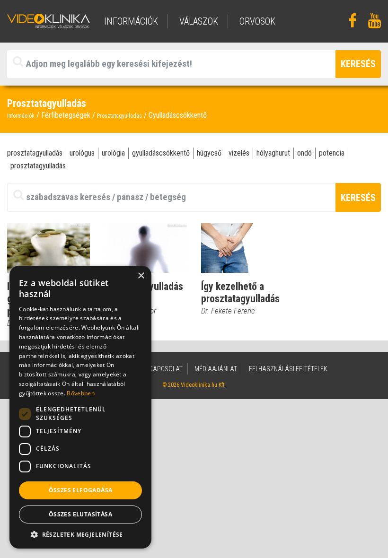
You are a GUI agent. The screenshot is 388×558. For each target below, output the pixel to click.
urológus (82, 152)
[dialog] (80, 407)
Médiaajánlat (215, 369)
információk (131, 21)
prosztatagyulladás (34, 152)
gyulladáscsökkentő (161, 152)
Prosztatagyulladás (119, 116)
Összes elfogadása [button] (81, 490)
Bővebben (80, 393)
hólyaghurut (273, 152)
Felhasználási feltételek (288, 369)
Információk (21, 116)
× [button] (140, 275)
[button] (80, 534)
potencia (331, 152)
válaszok (198, 21)
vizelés (239, 152)
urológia (113, 152)
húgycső (209, 152)
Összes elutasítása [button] (80, 514)
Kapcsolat (166, 369)
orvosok (257, 21)
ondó (304, 152)
